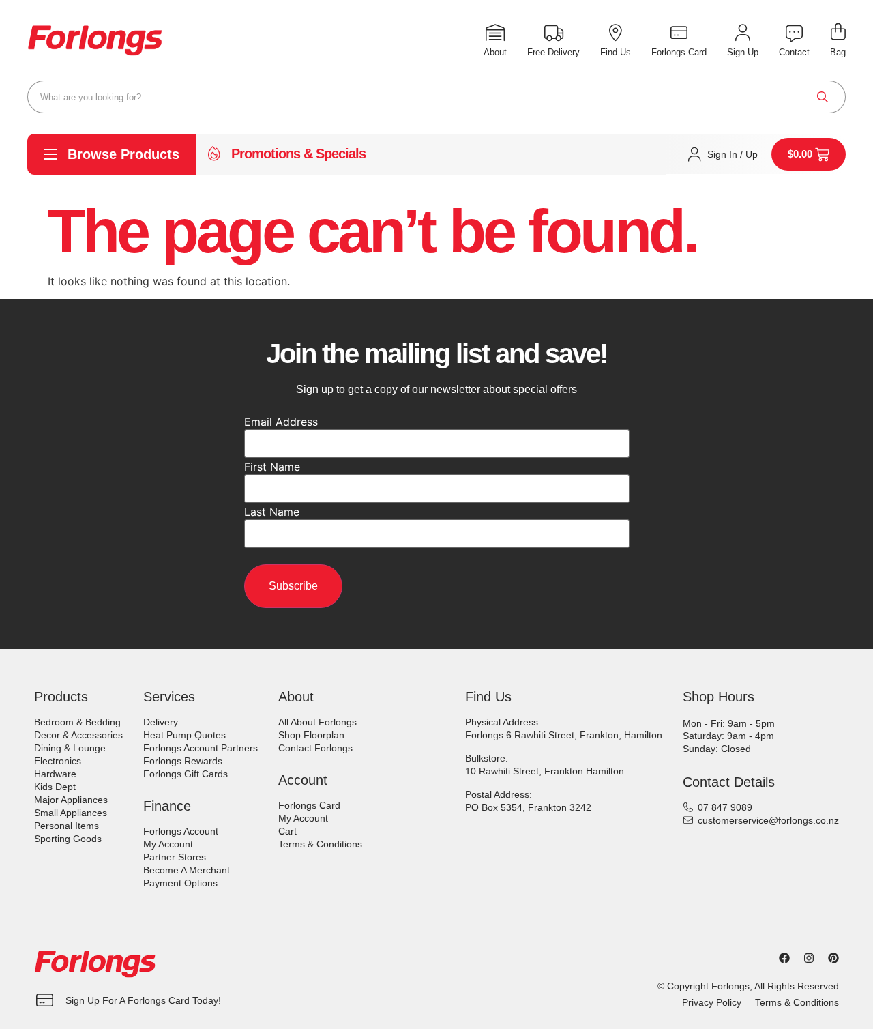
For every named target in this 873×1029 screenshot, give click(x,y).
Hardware (55, 774)
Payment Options (180, 883)
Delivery (160, 722)
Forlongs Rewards (182, 761)
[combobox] (436, 97)
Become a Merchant (186, 870)
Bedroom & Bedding (77, 722)
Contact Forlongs (315, 748)
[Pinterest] (833, 958)
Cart (287, 831)
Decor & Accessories (78, 735)
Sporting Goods (68, 838)
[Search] (822, 97)
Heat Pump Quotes (184, 735)
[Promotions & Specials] (214, 154)
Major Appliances (71, 800)
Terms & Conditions (320, 844)
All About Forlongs (317, 722)
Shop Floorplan (311, 735)
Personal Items (66, 825)
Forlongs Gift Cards (185, 774)
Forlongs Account (180, 831)
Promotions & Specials (298, 153)
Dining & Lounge (70, 748)
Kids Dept (55, 787)
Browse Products (123, 154)
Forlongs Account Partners (200, 748)
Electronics (57, 761)
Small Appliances (70, 812)
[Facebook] (784, 958)
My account (168, 844)
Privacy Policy (711, 1002)
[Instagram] (808, 958)
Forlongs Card (309, 805)
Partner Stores (174, 857)
